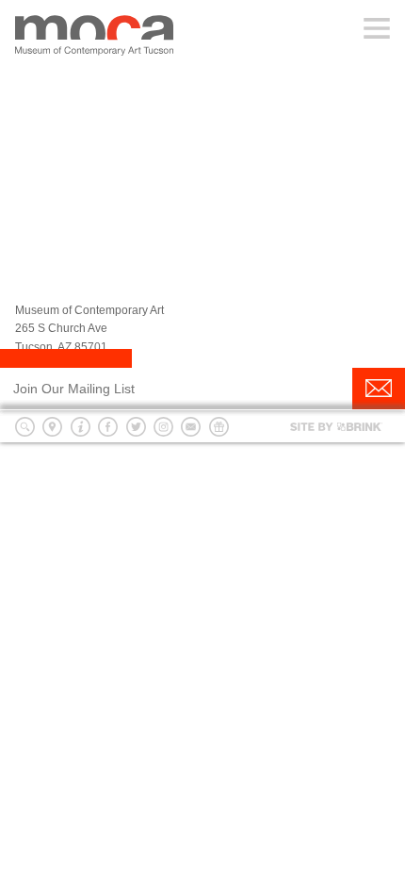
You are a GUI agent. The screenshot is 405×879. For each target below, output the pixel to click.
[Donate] (219, 427)
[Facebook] (108, 427)
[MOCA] (94, 36)
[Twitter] (136, 427)
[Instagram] (163, 427)
